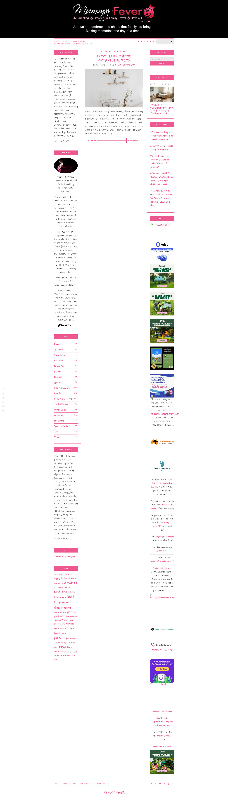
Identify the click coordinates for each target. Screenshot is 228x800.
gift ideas (71, 612)
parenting (60, 638)
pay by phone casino (164, 536)
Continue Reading (134, 140)
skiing (64, 642)
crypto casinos (163, 735)
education (60, 587)
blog (70, 575)
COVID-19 (70, 582)
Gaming (57, 382)
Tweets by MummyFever (65, 556)
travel (61, 647)
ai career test (156, 146)
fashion (56, 612)
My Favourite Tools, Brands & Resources (73, 43)
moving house (59, 628)
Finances (58, 377)
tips (68, 642)
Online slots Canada (162, 568)
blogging (57, 578)
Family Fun (59, 366)
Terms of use (103, 784)
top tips (73, 642)
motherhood (68, 623)
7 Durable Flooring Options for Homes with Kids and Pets (161, 109)
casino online (162, 550)
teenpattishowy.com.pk (161, 190)
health (61, 616)
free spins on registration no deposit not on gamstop (162, 722)
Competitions (60, 355)
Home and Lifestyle (114, 51)
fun (61, 612)
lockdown (66, 620)
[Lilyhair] (162, 694)
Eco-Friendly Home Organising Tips (114, 58)
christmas (72, 578)
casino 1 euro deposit (162, 746)
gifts (56, 616)
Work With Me (79, 41)
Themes (65, 41)
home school (57, 620)
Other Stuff (60, 409)
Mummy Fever (114, 793)
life (62, 620)
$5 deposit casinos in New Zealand (162, 483)
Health (57, 393)
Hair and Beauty (62, 388)
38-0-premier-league (160, 132)
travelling (64, 652)
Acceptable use (69, 784)
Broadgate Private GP (162, 649)
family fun (60, 591)
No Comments (126, 65)
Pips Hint (154, 156)
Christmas (59, 349)
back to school (64, 575)
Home (56, 41)
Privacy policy (86, 784)
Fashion (57, 371)
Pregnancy (59, 420)
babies (56, 575)
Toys (56, 431)
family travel (63, 608)
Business (58, 344)
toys (55, 647)
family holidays (60, 597)
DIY (55, 587)
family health (70, 592)
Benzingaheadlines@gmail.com (164, 413)
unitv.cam (154, 173)
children (64, 578)
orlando (64, 634)
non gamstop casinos (162, 711)
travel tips (62, 655)
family (67, 587)
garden (64, 612)
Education (58, 360)
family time (65, 602)
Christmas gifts (58, 583)
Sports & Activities (63, 426)
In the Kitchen (61, 404)
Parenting (58, 415)
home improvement (72, 616)
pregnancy (58, 642)
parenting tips (72, 638)
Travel (57, 437)
